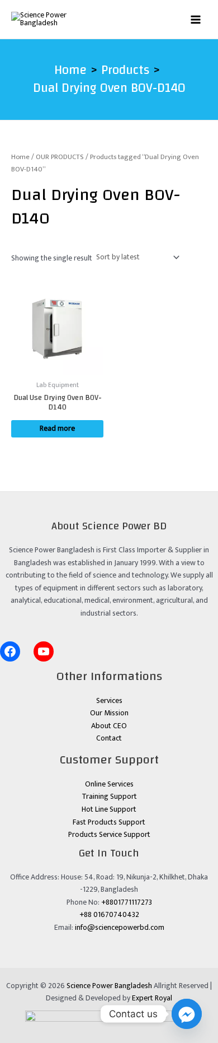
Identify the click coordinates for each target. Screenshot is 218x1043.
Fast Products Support (109, 822)
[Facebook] (10, 651)
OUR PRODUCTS (60, 157)
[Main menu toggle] (196, 19)
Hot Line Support (109, 809)
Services (109, 701)
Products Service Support (109, 834)
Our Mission (109, 713)
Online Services (109, 784)
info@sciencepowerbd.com (119, 927)
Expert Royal (152, 998)
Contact (109, 738)
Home (20, 157)
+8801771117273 (126, 902)
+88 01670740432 (109, 915)
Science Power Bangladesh (109, 986)
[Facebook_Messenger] (187, 1014)
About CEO (109, 726)
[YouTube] (44, 651)
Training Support (109, 796)
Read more (57, 428)
